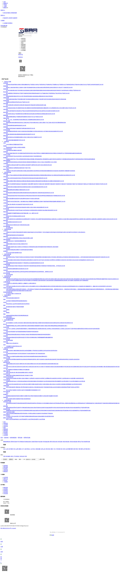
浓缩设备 (5, 185)
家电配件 (5, 157)
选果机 (44, 87)
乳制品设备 (6, 100)
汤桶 (32, 238)
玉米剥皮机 (45, 350)
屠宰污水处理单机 (29, 419)
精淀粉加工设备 (22, 122)
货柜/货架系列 (6, 239)
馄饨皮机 (66, 90)
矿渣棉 (37, 337)
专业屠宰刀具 (9, 416)
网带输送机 (44, 195)
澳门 (89, 449)
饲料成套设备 (50, 359)
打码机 (19, 265)
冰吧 (20, 150)
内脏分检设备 (66, 407)
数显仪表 (8, 384)
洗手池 (26, 243)
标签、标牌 (44, 271)
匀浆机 (21, 224)
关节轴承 (17, 306)
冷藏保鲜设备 (20, 108)
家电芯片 (60, 159)
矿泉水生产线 (85, 84)
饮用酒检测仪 (36, 279)
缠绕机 (14, 268)
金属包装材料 (15, 271)
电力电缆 (26, 334)
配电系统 (80, 328)
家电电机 (78, 159)
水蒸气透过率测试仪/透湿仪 (13, 289)
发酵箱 (11, 189)
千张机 (40, 99)
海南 (59, 449)
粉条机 (51, 90)
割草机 (53, 350)
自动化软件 (90, 328)
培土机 (11, 356)
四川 (62, 449)
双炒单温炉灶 (54, 232)
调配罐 (36, 201)
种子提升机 (19, 353)
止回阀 (17, 325)
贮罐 (7, 213)
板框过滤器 (9, 219)
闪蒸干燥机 (44, 184)
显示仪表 (61, 384)
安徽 (37, 449)
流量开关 (8, 343)
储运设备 (5, 211)
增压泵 (31, 322)
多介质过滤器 (37, 219)
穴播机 (7, 356)
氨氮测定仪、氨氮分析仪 (92, 286)
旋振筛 (24, 207)
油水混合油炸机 (41, 110)
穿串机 (7, 131)
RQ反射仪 (8, 293)
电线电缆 (5, 333)
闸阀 (7, 325)
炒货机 (27, 131)
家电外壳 (83, 159)
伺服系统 (30, 328)
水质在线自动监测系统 (66, 286)
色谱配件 (21, 395)
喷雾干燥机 (50, 184)
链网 (7, 315)
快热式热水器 (48, 165)
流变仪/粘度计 (16, 363)
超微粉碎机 (34, 192)
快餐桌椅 (13, 249)
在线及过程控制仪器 (8, 376)
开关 (17, 343)
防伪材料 (29, 271)
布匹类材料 (39, 271)
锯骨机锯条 (34, 416)
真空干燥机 (66, 184)
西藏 (69, 449)
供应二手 (13, 456)
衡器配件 (29, 390)
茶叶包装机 (101, 257)
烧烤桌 (31, 249)
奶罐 (7, 102)
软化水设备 (63, 219)
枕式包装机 (31, 257)
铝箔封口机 (65, 260)
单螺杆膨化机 (27, 113)
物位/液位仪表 (50, 384)
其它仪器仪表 (6, 391)
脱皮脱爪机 (21, 410)
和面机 (37, 90)
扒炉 (73, 232)
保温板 (12, 337)
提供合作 (22, 456)
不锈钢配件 (9, 346)
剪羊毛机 (41, 413)
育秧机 (27, 356)
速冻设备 (13, 108)
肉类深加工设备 (7, 401)
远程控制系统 (96, 328)
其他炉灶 (83, 232)
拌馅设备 (57, 403)
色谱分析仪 (9, 366)
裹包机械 (5, 267)
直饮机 (56, 170)
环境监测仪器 (67, 366)
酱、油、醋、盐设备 (11, 119)
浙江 (34, 449)
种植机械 (5, 355)
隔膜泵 (11, 322)
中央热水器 (42, 165)
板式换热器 (49, 210)
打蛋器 (65, 153)
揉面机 (41, 90)
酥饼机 (11, 93)
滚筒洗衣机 (9, 156)
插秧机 (40, 356)
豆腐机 (21, 99)
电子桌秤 (21, 390)
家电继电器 (92, 159)
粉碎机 (7, 192)
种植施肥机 (32, 356)
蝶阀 (9, 325)
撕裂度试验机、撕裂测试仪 (53, 289)
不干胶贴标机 (25, 262)
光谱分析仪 (14, 366)
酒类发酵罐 (15, 189)
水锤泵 (61, 322)
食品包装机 (9, 257)
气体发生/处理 (73, 387)
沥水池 (16, 243)
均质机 (7, 201)
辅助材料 (34, 271)
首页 (2, 437)
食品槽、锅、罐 (29, 213)
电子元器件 (71, 328)
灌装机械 (5, 173)
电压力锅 (40, 153)
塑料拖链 (18, 300)
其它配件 (56, 395)
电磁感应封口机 (84, 260)
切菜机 (54, 87)
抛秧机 (36, 356)
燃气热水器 (20, 165)
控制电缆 (13, 334)
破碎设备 (33, 87)
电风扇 (20, 170)
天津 (9, 449)
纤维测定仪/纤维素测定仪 (32, 280)
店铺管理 (15, 18)
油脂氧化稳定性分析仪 (20, 280)
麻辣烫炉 (21, 232)
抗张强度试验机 (10, 290)
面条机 (27, 90)
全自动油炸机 (27, 110)
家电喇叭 (65, 159)
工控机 (52, 328)
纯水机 (40, 170)
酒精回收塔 (39, 186)
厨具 (12, 128)
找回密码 (5, 465)
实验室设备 (6, 385)
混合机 (11, 224)
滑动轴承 (8, 306)
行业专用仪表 (24, 384)
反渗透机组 (25, 219)
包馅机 (11, 90)
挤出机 (10, 102)
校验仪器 (65, 384)
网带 (12, 315)
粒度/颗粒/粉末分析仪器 (34, 363)
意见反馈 (5, 493)
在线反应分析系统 (39, 378)
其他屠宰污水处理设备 (39, 419)
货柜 (7, 241)
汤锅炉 (29, 232)
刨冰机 (37, 131)
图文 (44, 459)
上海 (7, 449)
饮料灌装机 (20, 175)
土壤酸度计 (25, 283)
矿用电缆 (30, 334)
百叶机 (46, 99)
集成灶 (7, 153)
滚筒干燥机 (55, 184)
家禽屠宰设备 (6, 409)
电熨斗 (63, 170)
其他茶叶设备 (42, 105)
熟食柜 (41, 108)
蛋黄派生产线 (54, 93)
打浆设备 (28, 87)
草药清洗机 (29, 178)
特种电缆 (44, 334)
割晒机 (17, 350)
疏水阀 (47, 325)
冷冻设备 (8, 108)
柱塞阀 (51, 325)
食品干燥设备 (21, 184)
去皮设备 (37, 87)
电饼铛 (27, 153)
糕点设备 (5, 91)
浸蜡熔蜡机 (26, 410)
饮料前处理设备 (10, 84)
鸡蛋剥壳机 (22, 413)
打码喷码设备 (6, 264)
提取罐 (46, 201)
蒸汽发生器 (43, 210)
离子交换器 (31, 219)
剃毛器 (22, 167)
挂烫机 (36, 170)
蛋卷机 (30, 93)
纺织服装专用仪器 (36, 381)
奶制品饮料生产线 (72, 84)
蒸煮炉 (14, 232)
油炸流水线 (15, 110)
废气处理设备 (17, 331)
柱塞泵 (67, 322)
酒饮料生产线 (51, 84)
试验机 (11, 363)
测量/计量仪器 (103, 366)
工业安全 (66, 328)
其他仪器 (5, 341)
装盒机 (75, 257)
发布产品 (20, 54)
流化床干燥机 (95, 184)
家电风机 (69, 159)
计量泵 (24, 322)
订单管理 (10, 18)
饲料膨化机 (39, 113)
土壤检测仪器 (6, 281)
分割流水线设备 (73, 407)
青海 (77, 449)
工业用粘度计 (32, 378)
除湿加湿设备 (6, 338)
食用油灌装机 (60, 175)
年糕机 (21, 90)
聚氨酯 (41, 337)
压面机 (31, 90)
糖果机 (7, 116)
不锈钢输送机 (56, 195)
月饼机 (14, 93)
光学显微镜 (14, 369)
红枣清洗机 (23, 178)
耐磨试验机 (116, 289)
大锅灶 (7, 232)
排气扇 (31, 165)
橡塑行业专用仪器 (62, 381)
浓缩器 (17, 186)
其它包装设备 (6, 273)
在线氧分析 (15, 378)
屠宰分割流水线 (54, 407)
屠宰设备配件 (6, 414)
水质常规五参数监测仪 (55, 286)
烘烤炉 (12, 96)
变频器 (24, 328)
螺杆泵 (41, 322)
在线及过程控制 (96, 366)
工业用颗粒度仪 (48, 378)
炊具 (9, 128)
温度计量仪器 (9, 372)
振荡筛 (11, 207)
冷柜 (25, 108)
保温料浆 (19, 337)
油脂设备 (5, 132)
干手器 (25, 167)
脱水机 (26, 204)
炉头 (7, 252)
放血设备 (35, 410)
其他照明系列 (27, 398)
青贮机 (50, 350)
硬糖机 (11, 116)
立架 (12, 241)
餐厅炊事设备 (22, 128)
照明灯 (11, 398)
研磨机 (21, 192)
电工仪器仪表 (44, 384)
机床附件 (5, 296)
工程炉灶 (5, 230)
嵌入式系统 (61, 328)
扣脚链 (30, 416)
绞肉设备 (13, 403)
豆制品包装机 (55, 99)
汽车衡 (25, 390)
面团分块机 (32, 96)
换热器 (10, 210)
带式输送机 (39, 195)
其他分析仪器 (116, 366)
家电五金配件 (49, 159)
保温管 (15, 337)
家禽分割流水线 (70, 410)
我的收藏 (14, 12)
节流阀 (41, 325)
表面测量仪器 (22, 372)
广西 (57, 449)
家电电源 (87, 159)
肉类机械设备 (13, 437)
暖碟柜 (14, 238)
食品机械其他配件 (7, 317)
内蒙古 (20, 449)
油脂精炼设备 (19, 134)
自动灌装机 (14, 175)
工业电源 (17, 328)
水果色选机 (36, 198)
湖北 (49, 449)
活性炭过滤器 (15, 219)
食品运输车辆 (21, 213)
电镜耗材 (36, 395)
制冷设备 (5, 106)
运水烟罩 (18, 246)
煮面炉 (17, 232)
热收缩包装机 (95, 257)
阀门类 (5, 324)
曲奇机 (26, 93)
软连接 (14, 298)
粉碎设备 (5, 191)
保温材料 (5, 336)
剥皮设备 (41, 407)
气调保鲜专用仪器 (38, 289)
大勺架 (14, 241)
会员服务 (5, 23)
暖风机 (50, 170)
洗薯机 (58, 122)
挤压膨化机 (33, 113)
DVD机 (38, 162)
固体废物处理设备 (25, 331)
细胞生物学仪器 (10, 375)
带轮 (7, 303)
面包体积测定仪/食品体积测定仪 (47, 280)
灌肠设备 (73, 403)
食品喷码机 (9, 265)
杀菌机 (7, 181)
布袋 (12, 298)
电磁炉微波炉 (12, 153)
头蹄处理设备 (36, 407)
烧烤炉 (55, 131)
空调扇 (7, 170)
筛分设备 (45, 359)
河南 (47, 449)
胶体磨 (24, 192)
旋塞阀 (54, 325)
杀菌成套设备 (29, 181)
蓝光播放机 (28, 162)
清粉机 (32, 353)
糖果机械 (5, 115)
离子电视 (14, 147)
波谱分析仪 (25, 366)
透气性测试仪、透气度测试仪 (27, 289)
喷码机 (33, 265)
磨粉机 (16, 122)
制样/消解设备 (16, 387)
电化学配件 (31, 395)
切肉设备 (8, 403)
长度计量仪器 (16, 372)
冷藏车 (63, 108)
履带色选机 (14, 198)
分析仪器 (5, 365)
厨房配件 (5, 251)
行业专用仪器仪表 (75, 384)
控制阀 (31, 325)
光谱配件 (26, 395)
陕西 (72, 449)
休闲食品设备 (6, 129)
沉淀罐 (40, 201)
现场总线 (44, 328)
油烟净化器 (13, 246)
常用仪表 (5, 382)
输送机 (11, 195)
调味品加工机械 (27, 119)
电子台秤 (8, 390)
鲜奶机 (36, 96)
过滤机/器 (8, 204)
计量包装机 (59, 257)
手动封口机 (43, 260)
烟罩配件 (17, 252)
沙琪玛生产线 (60, 93)
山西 (17, 449)
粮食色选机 (9, 198)
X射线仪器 (31, 366)
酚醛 (49, 337)
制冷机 (56, 108)
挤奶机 (13, 102)
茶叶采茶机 (9, 105)
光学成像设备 (26, 369)
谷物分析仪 (69, 279)
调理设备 (5, 236)
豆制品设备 (6, 97)
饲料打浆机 (56, 359)
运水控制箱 (23, 246)
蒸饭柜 (7, 235)
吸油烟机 (73, 153)
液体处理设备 (67, 387)
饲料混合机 (21, 359)
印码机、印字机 (55, 265)
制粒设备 (5, 220)
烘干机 (13, 156)
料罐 (14, 213)
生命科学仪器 (89, 366)
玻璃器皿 (8, 395)
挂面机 (34, 90)
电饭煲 (24, 153)
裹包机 (11, 268)
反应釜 (14, 201)
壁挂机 (21, 144)
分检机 (37, 207)
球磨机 (14, 192)
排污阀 (44, 325)
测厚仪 (21, 363)
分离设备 (5, 203)
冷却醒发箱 (21, 189)
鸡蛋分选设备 (9, 413)
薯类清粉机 (12, 122)
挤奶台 (31, 413)
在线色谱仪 (79, 378)
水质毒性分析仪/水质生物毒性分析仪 (30, 286)
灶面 (20, 252)
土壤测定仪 (9, 283)
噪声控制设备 (32, 331)
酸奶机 (47, 153)
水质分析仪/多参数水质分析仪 (13, 286)
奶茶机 (14, 131)
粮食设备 (5, 135)
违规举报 (5, 470)
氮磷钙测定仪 (105, 279)
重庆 (12, 449)
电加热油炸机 (34, 110)
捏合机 (17, 224)
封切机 (21, 260)
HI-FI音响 (54, 162)
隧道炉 (15, 96)
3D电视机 (23, 147)
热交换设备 (6, 208)
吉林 (25, 449)
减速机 (5, 308)
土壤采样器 (14, 283)
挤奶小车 (27, 413)
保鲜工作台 (49, 108)
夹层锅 (54, 181)
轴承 (4, 305)
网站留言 (5, 471)
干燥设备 (5, 182)
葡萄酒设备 (13, 125)
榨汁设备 (24, 87)
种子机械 (5, 352)
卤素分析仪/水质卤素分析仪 (79, 286)
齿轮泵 (57, 322)
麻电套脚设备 (9, 407)
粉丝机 (54, 90)
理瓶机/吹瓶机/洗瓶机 (19, 84)
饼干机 (23, 93)
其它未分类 (100, 84)
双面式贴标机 (18, 262)
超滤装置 (74, 219)
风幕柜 (37, 108)
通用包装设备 (6, 255)
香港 (87, 449)
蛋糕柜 (53, 108)
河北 (14, 449)
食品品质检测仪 (90, 279)
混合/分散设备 (34, 387)
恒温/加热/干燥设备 (43, 387)
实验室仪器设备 (54, 366)
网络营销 (5, 487)
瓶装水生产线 (64, 84)
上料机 (7, 195)
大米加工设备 (26, 137)
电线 (9, 334)
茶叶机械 (5, 103)
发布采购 (5, 492)
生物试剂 (14, 346)
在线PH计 (68, 378)
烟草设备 (5, 138)
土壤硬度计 (20, 283)
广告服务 (5, 481)
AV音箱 (45, 162)
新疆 (82, 449)
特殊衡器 (34, 390)
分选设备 (5, 205)
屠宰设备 (5, 406)
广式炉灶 (44, 232)
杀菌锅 (11, 181)
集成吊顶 (15, 165)
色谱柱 (17, 395)
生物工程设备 (25, 375)
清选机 (23, 353)
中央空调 (8, 144)
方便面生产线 (71, 90)
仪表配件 (29, 384)
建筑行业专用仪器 (80, 381)
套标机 (36, 262)
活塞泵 (54, 322)
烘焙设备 (5, 94)
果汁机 (17, 131)
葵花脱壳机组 (12, 353)
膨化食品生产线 (13, 113)
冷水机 (60, 108)
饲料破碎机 (30, 359)
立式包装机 (64, 257)
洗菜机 (22, 243)
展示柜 (31, 108)
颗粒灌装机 (48, 175)
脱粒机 (11, 137)
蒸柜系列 (5, 233)
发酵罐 (7, 189)
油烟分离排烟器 (39, 246)
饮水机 (23, 170)
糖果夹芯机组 (27, 116)
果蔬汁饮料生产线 (36, 84)
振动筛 (7, 207)
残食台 (17, 238)
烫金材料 (25, 271)
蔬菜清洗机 (18, 178)
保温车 (27, 249)
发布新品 (5, 490)
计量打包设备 (39, 359)
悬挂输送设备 (29, 407)
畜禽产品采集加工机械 (8, 412)
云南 (67, 449)
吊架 (38, 416)
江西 (42, 449)
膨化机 (7, 113)
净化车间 (11, 216)
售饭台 (21, 238)
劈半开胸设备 (22, 407)
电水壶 (33, 170)
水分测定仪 (42, 366)
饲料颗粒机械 (15, 359)
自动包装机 (25, 257)
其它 (26, 300)
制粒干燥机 (28, 184)
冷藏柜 (27, 108)
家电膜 (44, 159)
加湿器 (30, 170)
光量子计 (13, 293)
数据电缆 (35, 334)
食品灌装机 (66, 175)
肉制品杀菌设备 (109, 403)
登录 (2, 25)
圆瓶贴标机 (12, 262)
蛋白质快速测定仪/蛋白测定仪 (79, 279)
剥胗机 (42, 410)
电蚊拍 (43, 170)
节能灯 (22, 398)
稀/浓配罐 (57, 201)
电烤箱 (69, 153)
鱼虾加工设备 (94, 403)
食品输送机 (22, 195)
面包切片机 (44, 96)
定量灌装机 (42, 175)
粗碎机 (17, 192)
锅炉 (7, 210)
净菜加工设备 (18, 87)
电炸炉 (76, 232)
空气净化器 (12, 170)
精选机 (41, 353)
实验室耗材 (13, 395)
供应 (4, 456)
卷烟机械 (13, 140)
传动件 (5, 302)
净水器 (16, 170)
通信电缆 (17, 334)
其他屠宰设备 (86, 407)
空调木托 (28, 337)
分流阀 (27, 325)
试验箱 (7, 363)
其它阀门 (65, 325)
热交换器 (38, 210)
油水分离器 (29, 246)
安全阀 (21, 325)
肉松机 (52, 131)
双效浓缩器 (28, 186)
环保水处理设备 (10, 331)
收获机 (11, 350)
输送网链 (15, 315)
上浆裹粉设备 (67, 403)
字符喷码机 (49, 265)
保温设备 (8, 337)
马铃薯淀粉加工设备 (37, 122)
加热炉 (27, 210)
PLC (27, 328)
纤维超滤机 (43, 219)
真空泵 (64, 322)
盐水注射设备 (44, 403)
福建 (39, 449)
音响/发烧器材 (6, 160)
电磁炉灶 (48, 232)
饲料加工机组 (68, 359)
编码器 (5, 311)
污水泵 (14, 322)
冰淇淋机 (58, 153)
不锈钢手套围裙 (24, 416)
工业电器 (13, 328)
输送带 (14, 195)
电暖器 (66, 170)
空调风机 (48, 246)
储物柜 (21, 241)
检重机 (41, 207)
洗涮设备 (5, 242)
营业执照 (14, 528)
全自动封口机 (77, 260)
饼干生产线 (41, 93)
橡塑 (44, 337)
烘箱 (7, 96)
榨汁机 (21, 131)
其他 (65, 122)
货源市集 (6, 437)
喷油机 (36, 93)
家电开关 (74, 159)
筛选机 (17, 207)
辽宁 (23, 449)
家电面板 (37, 159)
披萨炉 (70, 232)
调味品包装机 (19, 119)
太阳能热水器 (9, 165)
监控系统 (85, 328)
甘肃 (74, 449)
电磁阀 (7, 159)
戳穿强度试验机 (18, 290)
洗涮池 (7, 243)
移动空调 (13, 144)
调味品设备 (6, 118)
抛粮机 (17, 137)
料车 (12, 213)
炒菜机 (27, 128)
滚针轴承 (13, 306)
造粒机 (14, 222)
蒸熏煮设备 (26, 403)
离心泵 (17, 322)
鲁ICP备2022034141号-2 (6, 528)
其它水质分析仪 (108, 286)
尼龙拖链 (8, 300)
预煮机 (47, 87)
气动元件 (8, 328)
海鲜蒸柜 (11, 235)
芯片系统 (30, 375)
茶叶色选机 (20, 198)
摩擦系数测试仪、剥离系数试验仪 (104, 289)
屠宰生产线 (80, 407)
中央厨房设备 (22, 249)
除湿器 (46, 170)
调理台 (11, 238)
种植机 (21, 356)
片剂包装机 (53, 257)
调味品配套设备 (34, 119)
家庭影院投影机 (10, 162)
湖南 (52, 449)
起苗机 (24, 356)
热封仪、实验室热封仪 (65, 289)
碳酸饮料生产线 (28, 84)
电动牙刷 (8, 167)
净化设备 (5, 214)
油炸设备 (5, 109)
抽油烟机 (8, 246)
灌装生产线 (9, 175)
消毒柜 (54, 153)
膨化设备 (5, 112)
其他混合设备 (26, 224)
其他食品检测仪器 (7, 292)
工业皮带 (14, 303)
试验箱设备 (110, 366)
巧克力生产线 (34, 116)
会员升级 (5, 477)
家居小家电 (6, 169)
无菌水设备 (69, 219)
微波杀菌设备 (36, 181)
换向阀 (34, 325)
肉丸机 (53, 403)
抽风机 (33, 246)
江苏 (32, 449)
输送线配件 (42, 416)
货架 (9, 241)
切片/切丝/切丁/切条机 (61, 87)
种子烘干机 (36, 353)
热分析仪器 (26, 363)
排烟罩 (56, 246)
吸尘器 (26, 170)
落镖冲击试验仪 (25, 290)
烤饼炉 (40, 232)
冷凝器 (11, 159)
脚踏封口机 (60, 260)
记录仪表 (13, 384)
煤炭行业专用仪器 (45, 381)
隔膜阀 (37, 325)
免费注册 (5, 25)
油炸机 (7, 110)
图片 (41, 459)
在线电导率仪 (9, 378)
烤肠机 (31, 131)
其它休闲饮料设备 (93, 84)
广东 (54, 449)
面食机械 (5, 89)
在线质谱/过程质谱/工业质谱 (59, 378)
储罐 (9, 213)
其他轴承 (21, 306)
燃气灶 (62, 153)
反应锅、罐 (19, 201)
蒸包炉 (15, 235)
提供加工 (17, 456)
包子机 (7, 90)
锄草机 (14, 356)
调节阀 (24, 325)
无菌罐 (30, 201)
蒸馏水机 (20, 219)
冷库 (16, 108)
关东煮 (34, 131)
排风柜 (44, 246)
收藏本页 (5, 3)
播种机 (43, 356)
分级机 (27, 207)
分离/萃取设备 (23, 387)
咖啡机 (11, 131)
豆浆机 (36, 99)
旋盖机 (24, 260)
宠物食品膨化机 (45, 113)
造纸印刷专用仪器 (53, 381)
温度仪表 (38, 384)
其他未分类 (78, 90)
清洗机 (7, 178)
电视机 (5, 146)
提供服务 (8, 456)
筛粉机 (7, 122)
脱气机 (22, 204)
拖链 (4, 299)
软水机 (53, 170)
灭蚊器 (60, 170)
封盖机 (14, 260)
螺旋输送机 (50, 195)
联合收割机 (25, 350)
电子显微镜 (9, 369)
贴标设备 (5, 261)
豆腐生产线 (16, 99)
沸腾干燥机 (33, 184)
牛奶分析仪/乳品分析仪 (27, 279)
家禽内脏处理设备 (61, 410)
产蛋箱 (49, 413)
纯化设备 (29, 387)
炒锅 (57, 181)
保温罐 (53, 201)
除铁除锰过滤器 (50, 219)
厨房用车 (8, 249)
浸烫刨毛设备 (16, 407)
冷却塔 (24, 210)
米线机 (47, 90)
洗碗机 (17, 128)
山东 (44, 449)
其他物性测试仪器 (53, 363)
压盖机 (27, 260)
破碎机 (11, 192)
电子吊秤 (17, 390)
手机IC (14, 159)
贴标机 (7, 262)
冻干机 (69, 108)
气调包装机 (36, 257)
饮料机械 (5, 83)
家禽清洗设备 (47, 410)
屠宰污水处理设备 (7, 417)
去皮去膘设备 (78, 403)
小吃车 (44, 131)
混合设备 (5, 223)
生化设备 (5, 200)
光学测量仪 (20, 369)
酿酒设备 (5, 124)
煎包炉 (36, 232)
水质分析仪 (6, 284)
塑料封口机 (54, 260)
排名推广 (5, 480)
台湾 (84, 449)
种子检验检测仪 (84, 280)
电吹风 (19, 167)
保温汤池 (25, 238)
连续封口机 (49, 260)
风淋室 (7, 216)
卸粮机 (21, 137)
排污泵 (71, 322)
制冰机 (41, 131)
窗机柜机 (17, 144)
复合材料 (20, 271)
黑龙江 (28, 449)
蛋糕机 (33, 93)
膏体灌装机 (36, 175)
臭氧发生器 (16, 216)
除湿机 (7, 340)
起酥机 (40, 96)
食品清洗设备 (35, 178)
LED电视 (18, 147)
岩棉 (35, 337)
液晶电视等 (9, 147)
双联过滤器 (91, 219)
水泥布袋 (8, 298)
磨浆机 (33, 99)
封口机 (7, 260)
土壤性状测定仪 (32, 283)
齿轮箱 (10, 303)
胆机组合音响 (17, 162)
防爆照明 (5, 397)
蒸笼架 (17, 241)
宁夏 (79, 449)
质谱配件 (40, 395)
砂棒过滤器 (96, 219)
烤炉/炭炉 (66, 232)
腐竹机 (43, 99)
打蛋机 (24, 96)
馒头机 (14, 90)
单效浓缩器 (22, 186)
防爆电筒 (18, 398)
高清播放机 (33, 162)
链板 (9, 315)
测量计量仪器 (6, 371)
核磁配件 (51, 395)
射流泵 (44, 322)
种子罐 (43, 201)
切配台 (29, 238)
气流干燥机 (78, 184)
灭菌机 (14, 181)
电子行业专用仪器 (71, 381)
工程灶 (79, 232)
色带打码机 (29, 265)
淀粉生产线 (29, 122)
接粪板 (17, 413)
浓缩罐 (14, 186)
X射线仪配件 (46, 395)
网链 (4, 314)
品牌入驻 (5, 478)
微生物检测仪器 (18, 375)
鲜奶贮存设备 (36, 413)
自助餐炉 (17, 249)
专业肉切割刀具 (17, 416)
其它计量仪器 (29, 372)
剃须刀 (12, 167)
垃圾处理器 (35, 153)
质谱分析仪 (20, 366)
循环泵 (34, 322)
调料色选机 (25, 198)
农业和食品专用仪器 (27, 381)
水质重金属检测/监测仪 (44, 286)
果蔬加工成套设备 (10, 87)
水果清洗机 (12, 178)
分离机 (12, 204)
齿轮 (23, 303)
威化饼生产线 (47, 93)
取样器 (44, 289)
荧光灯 (7, 398)
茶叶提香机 (36, 105)
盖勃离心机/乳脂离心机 (69, 280)
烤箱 (9, 96)
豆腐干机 (25, 99)
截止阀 (14, 325)
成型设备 (61, 403)
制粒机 (7, 222)
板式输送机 (33, 195)
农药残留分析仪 (10, 279)
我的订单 (10, 12)
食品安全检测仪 (112, 279)
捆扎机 (17, 268)
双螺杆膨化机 (20, 113)
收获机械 (5, 349)
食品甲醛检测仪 (98, 279)
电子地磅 (13, 390)
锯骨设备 (31, 403)
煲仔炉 (11, 232)
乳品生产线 (21, 102)
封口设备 (5, 258)
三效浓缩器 (33, 186)
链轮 (20, 303)
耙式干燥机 (61, 184)
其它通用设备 (6, 226)
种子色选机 (31, 198)
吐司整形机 (50, 96)
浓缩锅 (7, 186)
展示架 (24, 241)
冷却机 (16, 210)
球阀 (12, 325)
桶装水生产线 (57, 84)
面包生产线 (19, 93)
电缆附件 (48, 334)
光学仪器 (83, 366)
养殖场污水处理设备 (20, 419)
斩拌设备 (17, 403)
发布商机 (5, 489)
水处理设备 (6, 217)
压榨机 (51, 87)
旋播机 (17, 356)
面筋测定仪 (78, 280)
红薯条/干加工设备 (46, 122)
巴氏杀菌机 (50, 181)
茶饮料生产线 (44, 84)
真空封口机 (38, 260)
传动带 (25, 303)
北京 (4, 449)
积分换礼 (5, 468)
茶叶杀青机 (14, 105)
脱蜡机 (31, 410)
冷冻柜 (17, 150)
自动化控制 (6, 327)
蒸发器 (34, 210)
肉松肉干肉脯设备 (86, 403)
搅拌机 (27, 96)
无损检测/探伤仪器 (44, 363)
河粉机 (57, 90)
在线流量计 (73, 378)
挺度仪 (94, 289)
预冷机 (39, 410)
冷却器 (31, 210)
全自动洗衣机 (18, 156)
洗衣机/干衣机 (6, 154)
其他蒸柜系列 (20, 235)
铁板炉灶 (33, 232)
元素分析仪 (36, 366)
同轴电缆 (39, 334)
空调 (4, 143)
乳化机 (11, 201)
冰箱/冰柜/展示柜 (7, 148)
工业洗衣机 (24, 156)
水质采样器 (101, 286)
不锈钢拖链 (13, 300)
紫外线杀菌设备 (43, 181)
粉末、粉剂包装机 (81, 257)
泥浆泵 (27, 322)
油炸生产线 (21, 110)
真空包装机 (20, 257)
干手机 (29, 167)
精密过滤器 (102, 219)
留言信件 (5, 12)
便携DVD (49, 162)
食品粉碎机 (45, 192)
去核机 (41, 87)
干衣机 (34, 156)
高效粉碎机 (29, 192)
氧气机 (70, 170)
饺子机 (17, 90)
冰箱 (7, 150)
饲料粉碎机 (62, 359)
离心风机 (53, 246)
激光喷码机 (38, 265)
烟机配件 (17, 140)
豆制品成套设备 (10, 99)
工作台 (7, 238)
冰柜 (66, 108)
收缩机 (21, 268)
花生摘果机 (40, 350)
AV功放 (41, 162)
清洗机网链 (20, 315)
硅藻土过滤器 (57, 219)
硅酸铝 (46, 337)
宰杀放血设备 (47, 407)
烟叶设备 (8, 140)
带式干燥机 (39, 184)
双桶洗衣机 (39, 156)
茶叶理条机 (31, 105)
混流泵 (51, 322)
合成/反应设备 (55, 387)
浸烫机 (13, 410)
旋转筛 (21, 207)
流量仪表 (34, 384)
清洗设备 (5, 176)
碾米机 (7, 137)
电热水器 (25, 165)
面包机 (24, 131)
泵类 (4, 321)
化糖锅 (23, 201)
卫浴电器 (5, 163)
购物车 (5, 7)
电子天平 (38, 390)
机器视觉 (56, 328)
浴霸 (28, 165)
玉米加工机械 (32, 137)
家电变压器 (55, 159)
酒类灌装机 (25, 175)
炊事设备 (5, 127)
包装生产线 (14, 257)
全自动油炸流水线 (49, 110)
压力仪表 (56, 384)
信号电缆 (21, 334)
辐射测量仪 (61, 366)
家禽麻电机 (9, 410)
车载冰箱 (10, 150)
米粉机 (44, 90)
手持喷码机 (43, 265)
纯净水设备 (79, 84)
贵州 (64, 449)
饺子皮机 (61, 90)
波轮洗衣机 (30, 156)
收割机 (7, 350)
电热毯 (73, 170)
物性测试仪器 (6, 362)
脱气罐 (33, 201)
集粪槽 (14, 413)
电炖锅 (76, 153)
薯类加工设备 (6, 121)
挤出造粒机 (74, 359)
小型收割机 (34, 350)
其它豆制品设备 (62, 99)
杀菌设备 (5, 179)
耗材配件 (5, 394)
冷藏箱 (44, 108)
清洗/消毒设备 (9, 387)
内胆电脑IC (32, 159)
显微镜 (69, 384)
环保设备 (5, 330)
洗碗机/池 (11, 243)
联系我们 (10, 23)
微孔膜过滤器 (85, 219)
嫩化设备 (49, 403)
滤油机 (19, 204)
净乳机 (16, 102)
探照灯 (14, 398)
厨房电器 (5, 151)
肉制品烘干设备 (101, 403)
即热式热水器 (36, 165)
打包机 (7, 268)
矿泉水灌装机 (54, 175)
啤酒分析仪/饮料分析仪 (45, 279)
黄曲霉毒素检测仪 (59, 280)
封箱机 (17, 260)
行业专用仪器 (6, 379)
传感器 (21, 328)
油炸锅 (11, 110)
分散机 (34, 207)
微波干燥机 (72, 184)
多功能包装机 (70, 257)
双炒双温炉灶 (60, 232)
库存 (26, 456)
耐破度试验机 (89, 289)
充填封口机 (71, 260)
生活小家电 (6, 166)
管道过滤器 (79, 219)
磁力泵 (37, 322)
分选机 (31, 207)
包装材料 (5, 270)
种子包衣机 (28, 353)
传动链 (17, 303)
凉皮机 (24, 90)
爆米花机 (48, 131)
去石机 (14, 137)
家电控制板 (26, 159)
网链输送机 (25, 315)
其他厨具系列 (6, 248)
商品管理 (5, 18)
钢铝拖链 (23, 300)
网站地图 (5, 467)
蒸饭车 (14, 128)
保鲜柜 (34, 108)
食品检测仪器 (6, 277)
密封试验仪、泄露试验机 (77, 289)
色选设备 (5, 197)
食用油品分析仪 (18, 279)
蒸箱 (7, 128)
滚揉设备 (21, 403)
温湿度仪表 (18, 384)
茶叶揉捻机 (25, 105)
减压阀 (57, 325)
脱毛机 (16, 410)
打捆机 (14, 350)
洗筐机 (40, 178)
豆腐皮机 (29, 99)
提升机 (17, 195)
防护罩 (17, 298)
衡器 (4, 388)
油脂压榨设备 (26, 134)
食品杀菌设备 (22, 181)
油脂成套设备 (12, 134)
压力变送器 (13, 343)
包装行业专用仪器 (7, 287)
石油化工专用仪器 (17, 381)
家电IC (41, 159)
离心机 (16, 204)
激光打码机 (23, 265)
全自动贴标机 (31, 262)
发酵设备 (5, 188)
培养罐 (50, 201)
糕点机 (7, 93)
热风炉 (13, 210)
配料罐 (16, 213)
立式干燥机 (89, 184)
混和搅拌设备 (15, 184)
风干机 (100, 184)
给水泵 (7, 322)
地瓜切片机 (54, 122)
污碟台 (19, 243)
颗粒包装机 (42, 257)
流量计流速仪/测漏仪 (23, 378)
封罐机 (11, 260)
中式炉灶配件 (11, 252)
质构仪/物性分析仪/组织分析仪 (58, 279)
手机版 (5, 4)
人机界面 (48, 328)
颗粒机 (11, 222)
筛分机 (14, 207)
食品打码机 (14, 265)
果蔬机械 (5, 86)
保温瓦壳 (24, 337)
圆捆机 (30, 350)
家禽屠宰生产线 (78, 410)
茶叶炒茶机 (20, 105)
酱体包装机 (48, 257)
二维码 (5, 6)
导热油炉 (20, 210)
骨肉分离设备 (37, 403)
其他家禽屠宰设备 (86, 410)
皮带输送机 (28, 195)
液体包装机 (89, 257)
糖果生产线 (15, 116)
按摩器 (15, 167)
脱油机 (7, 134)
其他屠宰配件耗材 (49, 416)
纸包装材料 (9, 271)
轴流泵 (47, 322)
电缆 (7, 334)
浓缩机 (11, 186)
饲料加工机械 (6, 357)
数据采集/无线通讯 (37, 328)
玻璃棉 (32, 337)
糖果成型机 (21, 116)
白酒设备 (8, 125)
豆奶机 (50, 99)
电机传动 (76, 328)
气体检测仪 (47, 366)
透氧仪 (84, 289)
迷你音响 (23, 162)
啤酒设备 (18, 125)
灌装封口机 (32, 260)
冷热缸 (26, 201)
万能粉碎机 (40, 192)
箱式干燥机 (83, 184)
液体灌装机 (31, 175)
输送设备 (5, 194)
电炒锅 (80, 153)
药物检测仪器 (9, 381)
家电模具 (21, 159)
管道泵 (21, 322)
